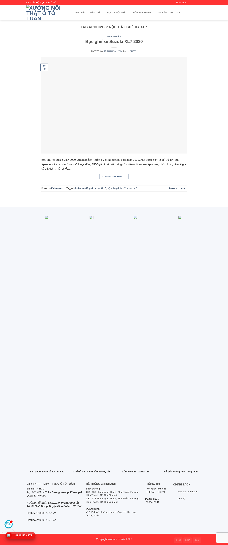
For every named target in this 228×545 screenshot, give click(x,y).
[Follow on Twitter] (197, 2)
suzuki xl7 (132, 188)
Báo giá (175, 12)
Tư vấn (162, 12)
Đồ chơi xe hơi (142, 12)
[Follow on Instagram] (193, 2)
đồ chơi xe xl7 (81, 188)
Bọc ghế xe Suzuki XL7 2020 (114, 41)
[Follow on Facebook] (190, 2)
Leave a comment (178, 188)
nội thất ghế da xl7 (117, 188)
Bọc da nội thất (117, 12)
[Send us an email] (200, 2)
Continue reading (114, 176)
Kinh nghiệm (114, 37)
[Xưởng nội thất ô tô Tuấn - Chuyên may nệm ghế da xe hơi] (47, 12)
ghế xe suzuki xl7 (97, 188)
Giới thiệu (80, 12)
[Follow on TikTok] (32, 539)
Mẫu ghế (95, 12)
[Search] (185, 13)
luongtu (132, 51)
